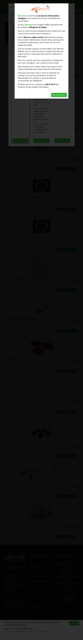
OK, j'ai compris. (59, 95)
